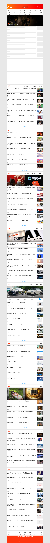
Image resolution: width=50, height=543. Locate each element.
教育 (15, 14)
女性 (20, 14)
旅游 (20, 534)
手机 (37, 229)
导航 (18, 536)
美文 (25, 532)
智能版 (27, 7)
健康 (25, 14)
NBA (20, 12)
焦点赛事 (28, 86)
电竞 (41, 431)
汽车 (35, 12)
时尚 (9, 386)
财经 (15, 10)
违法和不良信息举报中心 (25, 539)
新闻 (9, 10)
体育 (20, 10)
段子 (15, 532)
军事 (30, 10)
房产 (25, 12)
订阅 (41, 532)
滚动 (9, 469)
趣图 (20, 532)
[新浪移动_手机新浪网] (10, 7)
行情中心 (34, 173)
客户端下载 (22, 536)
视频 (41, 10)
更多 (41, 14)
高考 (41, 343)
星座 (41, 12)
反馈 (32, 536)
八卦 (9, 534)
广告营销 (28, 536)
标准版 (24, 7)
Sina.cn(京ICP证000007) (22, 542)
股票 (30, 12)
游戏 (9, 431)
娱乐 (25, 10)
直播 (9, 12)
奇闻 (9, 532)
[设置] (42, 7)
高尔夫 (40, 86)
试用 (41, 229)
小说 (9, 14)
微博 (35, 14)
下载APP (40, 173)
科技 (35, 10)
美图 (15, 12)
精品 (30, 14)
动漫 (30, 534)
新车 (37, 284)
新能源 (31, 284)
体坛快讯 (35, 86)
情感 (15, 534)
